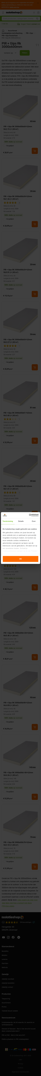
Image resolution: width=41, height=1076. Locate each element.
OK (20, 559)
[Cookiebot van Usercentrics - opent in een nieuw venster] (29, 515)
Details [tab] (21, 521)
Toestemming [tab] (8, 521)
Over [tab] (34, 521)
